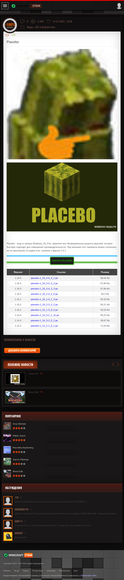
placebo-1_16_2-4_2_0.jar (44, 294)
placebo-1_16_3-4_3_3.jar (44, 283)
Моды (30, 27)
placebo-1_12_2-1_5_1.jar (44, 325)
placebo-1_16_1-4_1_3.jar (44, 299)
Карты (26, 570)
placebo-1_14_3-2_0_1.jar (44, 320)
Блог (76, 570)
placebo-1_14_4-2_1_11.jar (45, 315)
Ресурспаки (37, 570)
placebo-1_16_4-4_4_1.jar (44, 278)
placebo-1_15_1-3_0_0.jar (44, 310)
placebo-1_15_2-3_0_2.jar (44, 304)
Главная (6, 570)
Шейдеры (51, 570)
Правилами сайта (88, 575)
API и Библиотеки (45, 27)
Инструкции (64, 570)
